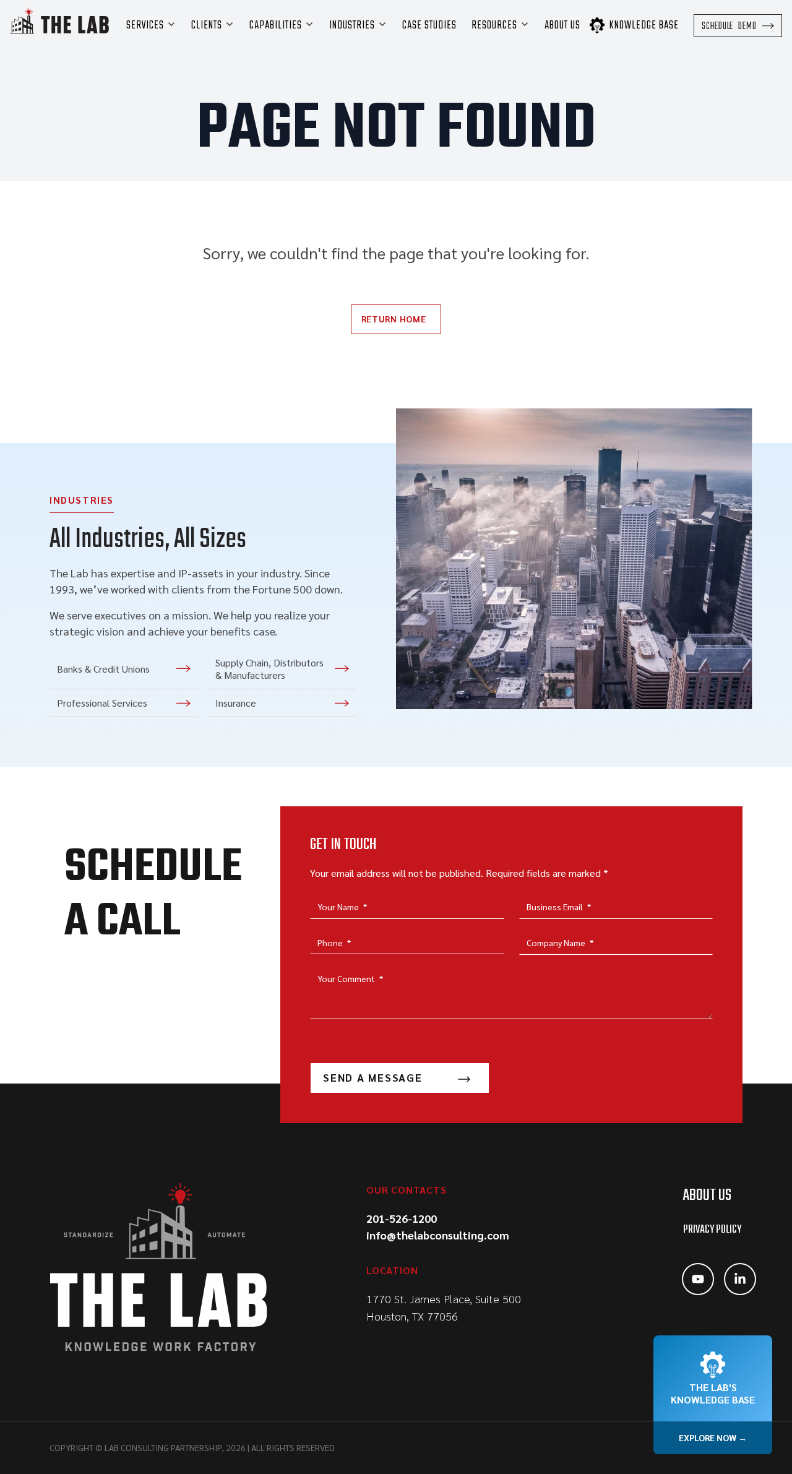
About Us (707, 1195)
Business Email (559, 906)
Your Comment (350, 978)
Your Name (342, 906)
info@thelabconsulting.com (437, 1235)
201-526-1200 (401, 1218)
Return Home (393, 318)
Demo (729, 27)
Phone (334, 942)
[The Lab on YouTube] (698, 1279)
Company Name (560, 942)
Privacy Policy (712, 1230)
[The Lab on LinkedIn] (740, 1279)
